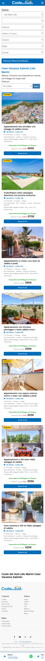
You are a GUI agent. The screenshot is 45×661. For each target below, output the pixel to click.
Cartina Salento (6, 626)
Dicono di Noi (6, 604)
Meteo (26, 613)
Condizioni (5, 611)
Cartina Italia (5, 621)
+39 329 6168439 (13, 658)
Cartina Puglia (6, 623)
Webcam (26, 609)
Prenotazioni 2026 (7, 606)
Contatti (4, 599)
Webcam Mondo (29, 611)
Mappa (36, 86)
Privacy (4, 609)
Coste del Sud (25, 641)
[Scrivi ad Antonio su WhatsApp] (31, 656)
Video (26, 604)
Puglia (26, 599)
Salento (26, 602)
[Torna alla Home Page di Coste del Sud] (12, 590)
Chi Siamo (5, 602)
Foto (25, 606)
